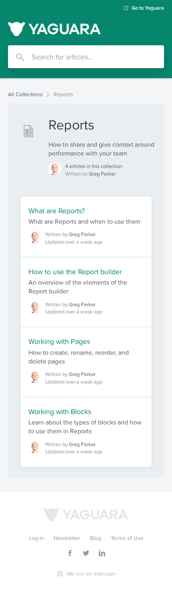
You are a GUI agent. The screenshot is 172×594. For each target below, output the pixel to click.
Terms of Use (127, 538)
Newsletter (67, 538)
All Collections (25, 94)
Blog (95, 538)
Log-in (36, 538)
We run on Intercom (90, 574)
